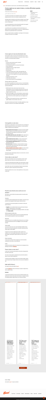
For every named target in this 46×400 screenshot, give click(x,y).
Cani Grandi (7, 283)
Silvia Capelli (7, 363)
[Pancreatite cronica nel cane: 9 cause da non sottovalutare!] (23, 323)
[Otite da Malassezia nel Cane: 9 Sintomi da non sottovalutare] (35, 323)
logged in (10, 381)
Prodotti (22, 393)
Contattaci (39, 393)
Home (4, 5)
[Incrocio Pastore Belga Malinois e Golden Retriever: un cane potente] (10, 323)
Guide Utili (35, 393)
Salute (19, 283)
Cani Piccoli (13, 393)
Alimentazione (27, 393)
